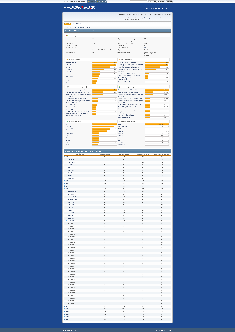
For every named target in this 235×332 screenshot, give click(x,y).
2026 (67, 157)
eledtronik (69, 71)
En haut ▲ (170, 330)
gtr (66, 78)
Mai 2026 (70, 167)
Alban (67, 135)
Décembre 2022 (72, 191)
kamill (119, 129)
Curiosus (68, 74)
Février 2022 (71, 218)
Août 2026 (71, 159)
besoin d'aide (69, 109)
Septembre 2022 (73, 199)
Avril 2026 (71, 170)
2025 (67, 181)
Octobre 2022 (72, 197)
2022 (67, 189)
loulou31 (68, 67)
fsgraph (68, 140)
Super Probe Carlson (124, 117)
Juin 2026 (70, 165)
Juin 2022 (70, 207)
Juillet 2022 (71, 205)
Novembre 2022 (72, 194)
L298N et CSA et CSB (71, 105)
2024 (67, 183)
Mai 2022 (70, 210)
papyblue (68, 65)
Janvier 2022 (71, 221)
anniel (119, 124)
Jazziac (67, 144)
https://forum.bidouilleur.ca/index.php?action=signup (138, 18)
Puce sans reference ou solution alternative (78, 92)
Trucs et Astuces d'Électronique (126, 73)
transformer (69, 133)
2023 (67, 186)
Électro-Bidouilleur (71, 62)
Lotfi (145, 47)
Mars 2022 (71, 215)
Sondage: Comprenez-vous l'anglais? (128, 92)
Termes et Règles (162, 330)
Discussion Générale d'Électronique (128, 62)
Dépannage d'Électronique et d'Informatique (130, 65)
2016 (67, 319)
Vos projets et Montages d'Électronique (129, 67)
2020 (67, 309)
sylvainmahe (69, 76)
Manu (67, 138)
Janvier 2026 (71, 178)
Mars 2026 (71, 173)
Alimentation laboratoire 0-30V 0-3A (76, 98)
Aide (156, 330)
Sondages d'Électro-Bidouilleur (126, 82)
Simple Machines (75, 330)
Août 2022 (71, 202)
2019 (67, 311)
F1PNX (67, 80)
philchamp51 (69, 69)
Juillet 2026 (71, 162)
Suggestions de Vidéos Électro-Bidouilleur (129, 75)
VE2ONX (120, 131)
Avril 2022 (71, 213)
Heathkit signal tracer (72, 107)
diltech (67, 142)
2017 (67, 317)
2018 (67, 314)
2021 (67, 306)
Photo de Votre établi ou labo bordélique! (77, 111)
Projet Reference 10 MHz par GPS (75, 90)
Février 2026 (71, 175)
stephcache (69, 83)
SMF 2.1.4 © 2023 (66, 330)
